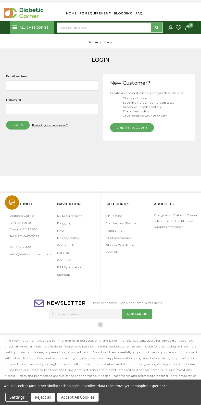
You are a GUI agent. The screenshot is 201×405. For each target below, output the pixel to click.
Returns (63, 252)
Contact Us (65, 245)
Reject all (43, 397)
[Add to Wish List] (179, 28)
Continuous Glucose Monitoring (121, 226)
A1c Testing (114, 216)
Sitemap (63, 274)
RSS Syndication (69, 267)
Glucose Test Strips (119, 245)
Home (71, 13)
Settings (17, 397)
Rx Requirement (95, 13)
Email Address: (17, 76)
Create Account (132, 127)
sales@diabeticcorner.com (30, 254)
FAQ (139, 13)
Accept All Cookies (78, 397)
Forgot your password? (50, 125)
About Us (64, 260)
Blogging (123, 13)
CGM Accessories (118, 238)
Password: (14, 99)
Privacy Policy (68, 238)
